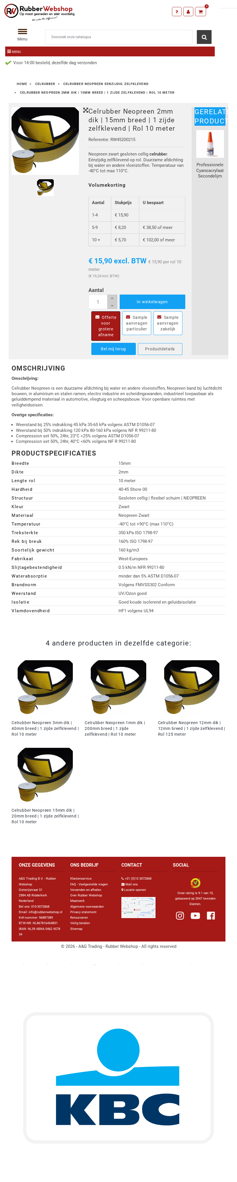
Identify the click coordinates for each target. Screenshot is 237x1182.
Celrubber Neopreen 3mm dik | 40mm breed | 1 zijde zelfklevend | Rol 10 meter (45, 728)
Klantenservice (81, 879)
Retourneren (79, 918)
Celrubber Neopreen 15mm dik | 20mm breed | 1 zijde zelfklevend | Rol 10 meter (45, 816)
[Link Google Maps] (138, 905)
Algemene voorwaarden (87, 907)
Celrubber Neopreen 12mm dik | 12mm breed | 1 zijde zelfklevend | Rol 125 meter (191, 728)
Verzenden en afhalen (85, 890)
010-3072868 (40, 907)
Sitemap (76, 929)
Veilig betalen (80, 923)
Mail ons (131, 884)
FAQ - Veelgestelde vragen (89, 884)
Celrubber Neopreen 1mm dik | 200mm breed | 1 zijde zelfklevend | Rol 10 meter (115, 728)
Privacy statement (83, 912)
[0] (200, 11)
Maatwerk (77, 901)
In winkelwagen (152, 301)
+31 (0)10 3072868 (138, 879)
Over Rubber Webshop (86, 895)
